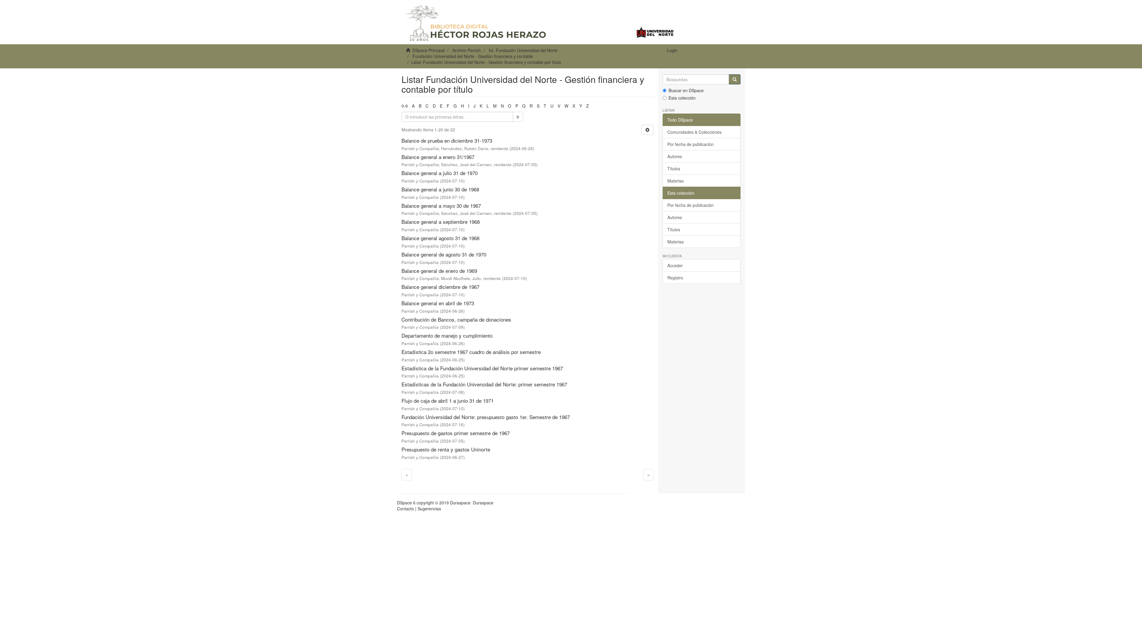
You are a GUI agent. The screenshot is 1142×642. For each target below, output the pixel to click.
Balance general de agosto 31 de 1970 (443, 254)
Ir (518, 117)
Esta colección (682, 98)
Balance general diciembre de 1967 (440, 286)
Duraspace (483, 503)
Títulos (673, 168)
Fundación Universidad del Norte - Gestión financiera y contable (472, 56)
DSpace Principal (428, 50)
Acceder (675, 265)
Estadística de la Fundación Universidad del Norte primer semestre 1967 (482, 368)
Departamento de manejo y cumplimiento (446, 335)
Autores (674, 156)
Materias (675, 181)
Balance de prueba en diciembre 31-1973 (446, 140)
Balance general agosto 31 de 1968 (440, 238)
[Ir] (735, 79)
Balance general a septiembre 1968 (440, 221)
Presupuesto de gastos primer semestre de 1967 (455, 433)
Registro (675, 278)
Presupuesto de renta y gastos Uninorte (445, 449)
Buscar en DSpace (686, 90)
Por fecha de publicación (690, 144)
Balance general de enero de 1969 (439, 270)
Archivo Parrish (466, 50)
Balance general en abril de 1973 (437, 303)
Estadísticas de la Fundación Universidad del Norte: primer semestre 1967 (484, 384)
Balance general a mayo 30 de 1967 (441, 205)
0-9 (404, 106)
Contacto (405, 509)
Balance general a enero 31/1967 (437, 156)
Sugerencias (429, 509)
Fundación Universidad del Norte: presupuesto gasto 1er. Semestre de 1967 (485, 417)
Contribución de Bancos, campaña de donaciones (456, 319)
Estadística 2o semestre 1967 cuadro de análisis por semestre (471, 351)
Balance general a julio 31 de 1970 (439, 173)
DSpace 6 (406, 503)
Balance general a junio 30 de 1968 (440, 189)
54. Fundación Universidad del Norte (523, 50)
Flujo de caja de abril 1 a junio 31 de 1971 (447, 400)
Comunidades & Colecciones (694, 132)
